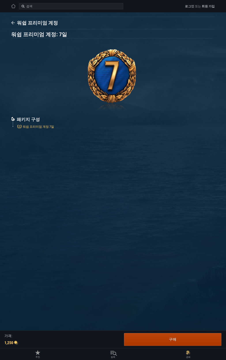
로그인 (189, 6)
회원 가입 (208, 6)
